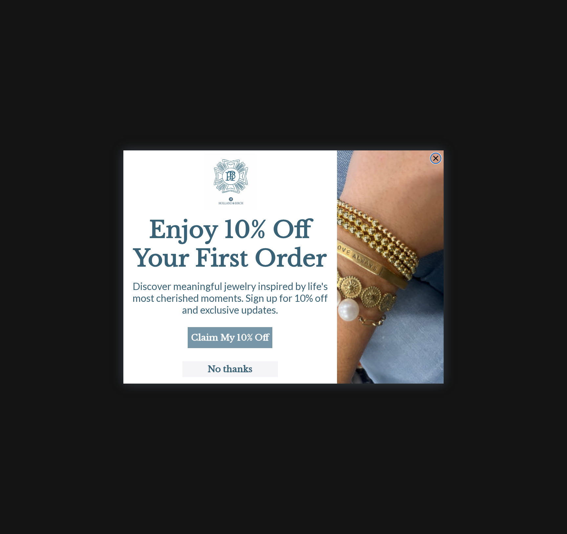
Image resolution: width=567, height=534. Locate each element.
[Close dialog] (435, 158)
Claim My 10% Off (230, 337)
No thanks (230, 369)
